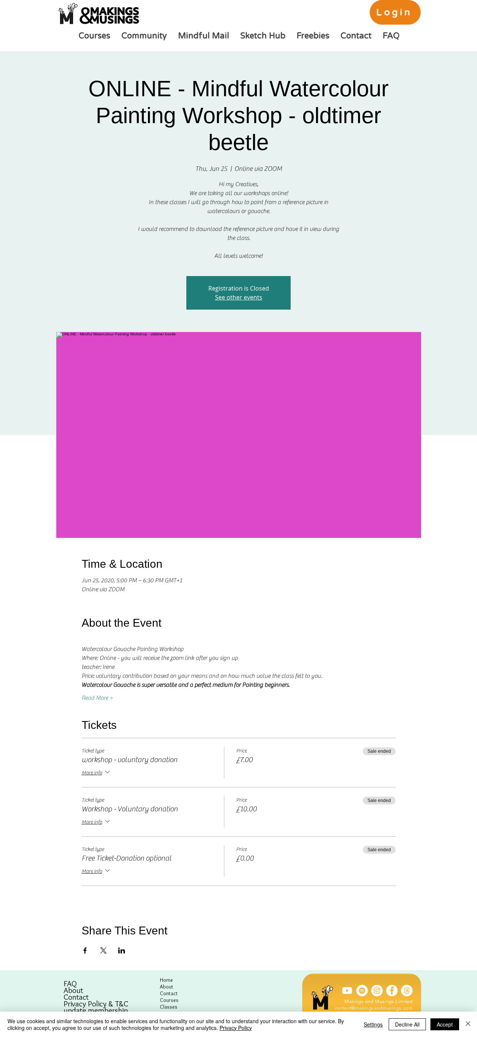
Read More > (97, 698)
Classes (168, 1006)
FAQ (70, 983)
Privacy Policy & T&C (96, 1003)
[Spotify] (362, 990)
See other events (238, 297)
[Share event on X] (103, 950)
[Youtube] (347, 990)
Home (166, 980)
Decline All (407, 1024)
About (73, 990)
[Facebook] (392, 990)
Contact (76, 997)
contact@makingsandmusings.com (374, 1008)
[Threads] (407, 990)
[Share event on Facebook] (85, 950)
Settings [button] (373, 1024)
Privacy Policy (235, 1027)
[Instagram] (377, 990)
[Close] (468, 1024)
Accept (445, 1024)
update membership (96, 1010)
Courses (169, 1000)
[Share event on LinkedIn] (121, 950)
